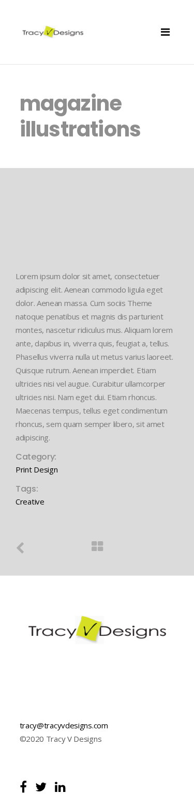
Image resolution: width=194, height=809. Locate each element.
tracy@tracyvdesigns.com (64, 725)
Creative (30, 501)
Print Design (36, 469)
